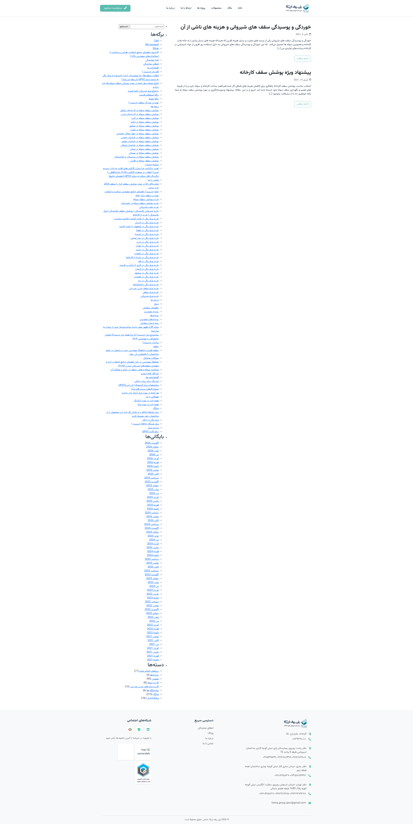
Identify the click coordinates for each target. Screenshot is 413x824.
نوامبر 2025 (152, 470)
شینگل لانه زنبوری (150, 374)
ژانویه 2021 (153, 660)
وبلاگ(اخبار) (152, 698)
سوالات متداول (151, 358)
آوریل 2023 (153, 590)
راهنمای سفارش (151, 308)
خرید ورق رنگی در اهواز (147, 230)
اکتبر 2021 (153, 641)
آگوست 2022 (152, 610)
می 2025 (154, 493)
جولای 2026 (152, 447)
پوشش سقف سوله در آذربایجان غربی (140, 114)
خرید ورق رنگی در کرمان (147, 269)
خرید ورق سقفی (150, 292)
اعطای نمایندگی (151, 64)
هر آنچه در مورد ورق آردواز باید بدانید (140, 393)
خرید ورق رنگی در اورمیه (147, 234)
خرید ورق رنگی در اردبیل (147, 223)
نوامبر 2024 (152, 517)
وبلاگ (156, 409)
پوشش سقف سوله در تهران (144, 130)
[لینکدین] (148, 729)
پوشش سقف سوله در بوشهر (144, 126)
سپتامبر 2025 (151, 478)
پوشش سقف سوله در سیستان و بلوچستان (136, 157)
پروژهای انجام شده (149, 671)
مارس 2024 (152, 548)
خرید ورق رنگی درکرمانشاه (146, 285)
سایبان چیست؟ (151, 343)
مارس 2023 (152, 594)
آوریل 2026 (153, 459)
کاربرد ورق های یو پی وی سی (144, 687)
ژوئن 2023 (153, 583)
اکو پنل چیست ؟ (150, 72)
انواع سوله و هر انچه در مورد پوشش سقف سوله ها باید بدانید (130, 85)
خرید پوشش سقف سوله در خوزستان (140, 203)
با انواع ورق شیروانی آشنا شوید (143, 91)
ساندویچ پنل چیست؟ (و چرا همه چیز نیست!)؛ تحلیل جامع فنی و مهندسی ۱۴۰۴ (132, 337)
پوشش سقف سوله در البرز (145, 118)
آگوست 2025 (152, 482)
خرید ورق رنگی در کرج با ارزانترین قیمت (139, 265)
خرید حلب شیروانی (149, 207)
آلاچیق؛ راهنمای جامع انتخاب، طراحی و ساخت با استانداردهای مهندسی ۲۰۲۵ (134, 54)
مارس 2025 (152, 501)
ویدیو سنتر (153, 428)
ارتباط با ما (186, 8)
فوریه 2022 (153, 629)
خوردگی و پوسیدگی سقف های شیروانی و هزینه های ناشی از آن (246, 27)
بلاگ (229, 8)
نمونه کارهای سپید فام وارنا (145, 389)
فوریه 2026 (153, 463)
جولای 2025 (152, 486)
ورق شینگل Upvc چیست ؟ (145, 424)
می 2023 (154, 586)
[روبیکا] (130, 729)
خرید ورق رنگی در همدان (146, 277)
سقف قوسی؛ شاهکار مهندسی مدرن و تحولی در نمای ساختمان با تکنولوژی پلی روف (132, 352)
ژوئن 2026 (153, 451)
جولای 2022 (152, 613)
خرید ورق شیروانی (150, 296)
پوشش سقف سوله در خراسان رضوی (140, 141)
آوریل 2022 (153, 625)
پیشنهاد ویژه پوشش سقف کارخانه (275, 73)
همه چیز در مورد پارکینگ (146, 401)
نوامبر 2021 (152, 637)
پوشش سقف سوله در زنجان (144, 149)
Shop (156, 49)
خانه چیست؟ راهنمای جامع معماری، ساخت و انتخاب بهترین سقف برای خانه (132, 194)
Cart (156, 41)
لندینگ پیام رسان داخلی (146, 381)
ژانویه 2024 (153, 555)
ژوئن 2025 (153, 490)
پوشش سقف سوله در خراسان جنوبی (140, 138)
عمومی (155, 679)
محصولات (216, 8)
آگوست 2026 (152, 443)
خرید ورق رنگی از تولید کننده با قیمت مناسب (136, 219)
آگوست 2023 (152, 575)
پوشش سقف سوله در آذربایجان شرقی (139, 111)
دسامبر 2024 (152, 513)
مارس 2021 (152, 652)
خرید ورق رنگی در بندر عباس (145, 238)
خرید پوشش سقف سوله (146, 200)
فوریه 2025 (153, 505)
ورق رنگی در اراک (150, 420)
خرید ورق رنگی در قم (148, 261)
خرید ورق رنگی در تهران (147, 246)
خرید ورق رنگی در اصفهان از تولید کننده (139, 227)
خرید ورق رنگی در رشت (147, 250)
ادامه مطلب (303, 59)
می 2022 (154, 621)
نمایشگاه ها (153, 691)
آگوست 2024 (152, 528)
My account (152, 45)
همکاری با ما (152, 397)
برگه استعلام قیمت (149, 95)
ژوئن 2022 (153, 617)
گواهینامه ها (152, 378)
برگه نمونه (154, 99)
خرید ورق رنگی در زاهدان (146, 254)
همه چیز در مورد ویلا (148, 405)
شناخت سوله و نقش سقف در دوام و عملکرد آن (134, 370)
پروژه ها (201, 8)
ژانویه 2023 (153, 598)
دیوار (156, 304)
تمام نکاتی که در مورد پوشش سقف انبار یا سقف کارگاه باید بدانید (131, 186)
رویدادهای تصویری (149, 320)
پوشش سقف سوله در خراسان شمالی (140, 145)
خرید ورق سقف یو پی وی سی (144, 289)
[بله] (139, 729)
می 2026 (154, 455)
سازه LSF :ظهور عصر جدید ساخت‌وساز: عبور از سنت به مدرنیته (131, 329)
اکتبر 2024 (153, 521)
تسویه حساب (152, 165)
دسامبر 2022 (152, 602)
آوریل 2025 (153, 497)
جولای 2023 (152, 579)
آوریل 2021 (153, 648)
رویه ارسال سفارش (149, 323)
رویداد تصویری (151, 312)
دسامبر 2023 (152, 559)
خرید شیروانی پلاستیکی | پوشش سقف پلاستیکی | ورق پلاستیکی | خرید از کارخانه (131, 213)
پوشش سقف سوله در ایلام (145, 122)
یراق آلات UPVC (150, 432)
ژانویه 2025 (153, 509)
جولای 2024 (152, 532)
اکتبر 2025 (153, 474)
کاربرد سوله (153, 683)
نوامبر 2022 (152, 606)
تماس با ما (153, 180)
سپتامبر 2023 (151, 571)
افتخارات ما (153, 68)
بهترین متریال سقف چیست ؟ (143, 103)
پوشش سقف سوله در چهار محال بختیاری (137, 134)
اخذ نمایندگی (152, 60)
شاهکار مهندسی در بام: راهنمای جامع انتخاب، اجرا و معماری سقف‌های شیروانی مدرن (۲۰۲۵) (132, 364)
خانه (240, 8)
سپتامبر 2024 (151, 524)
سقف (156, 347)
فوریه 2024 (153, 552)
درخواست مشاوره (113, 8)
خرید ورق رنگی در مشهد (147, 273)
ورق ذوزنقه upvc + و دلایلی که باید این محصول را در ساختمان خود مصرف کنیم (132, 414)
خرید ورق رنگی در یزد (148, 281)
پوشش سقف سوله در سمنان (144, 153)
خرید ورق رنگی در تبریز (147, 242)
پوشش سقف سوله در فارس (144, 161)
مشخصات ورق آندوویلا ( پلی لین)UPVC (139, 385)
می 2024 (154, 540)
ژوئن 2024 (153, 536)
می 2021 (154, 644)
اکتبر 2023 (153, 567)
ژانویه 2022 (153, 633)
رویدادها (154, 316)
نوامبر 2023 (152, 563)
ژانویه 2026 (153, 466)
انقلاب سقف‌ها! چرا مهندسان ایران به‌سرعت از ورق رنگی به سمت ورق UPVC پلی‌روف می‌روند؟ (130, 78)
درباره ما (170, 8)
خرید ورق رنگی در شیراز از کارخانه (142, 258)
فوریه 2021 (153, 656)
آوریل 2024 (153, 544)
